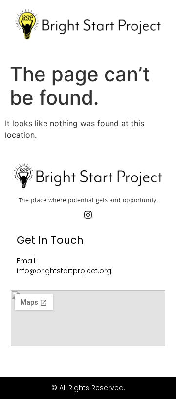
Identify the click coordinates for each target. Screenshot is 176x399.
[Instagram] (88, 214)
